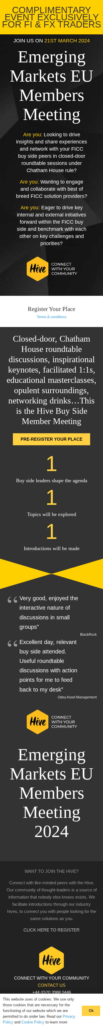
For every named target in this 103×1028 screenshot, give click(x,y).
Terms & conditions (51, 317)
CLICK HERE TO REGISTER (51, 929)
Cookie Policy (32, 1022)
